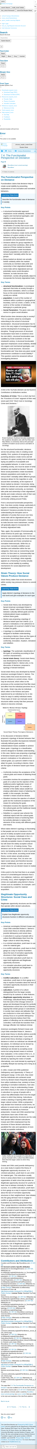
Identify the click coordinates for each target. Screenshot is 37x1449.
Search (4, 1446)
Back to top (4, 1401)
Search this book (5, 34)
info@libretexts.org (14, 1441)
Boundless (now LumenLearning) (18, 165)
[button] (7, 117)
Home (10, 151)
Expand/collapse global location (35, 150)
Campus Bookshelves (24, 151)
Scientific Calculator (10, 103)
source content (21, 1394)
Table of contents (9, 172)
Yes (5, 1417)
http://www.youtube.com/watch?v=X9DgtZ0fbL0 (17, 1291)
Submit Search (5, 40)
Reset (3, 53)
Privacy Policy (20, 1438)
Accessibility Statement (15, 1439)
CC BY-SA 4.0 (22, 1390)
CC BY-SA (29, 1269)
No (11, 1417)
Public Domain (6, 1287)
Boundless (11, 167)
